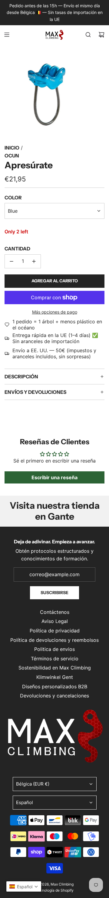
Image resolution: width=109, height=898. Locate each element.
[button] (23, 886)
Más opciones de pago (54, 312)
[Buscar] (88, 34)
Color (13, 197)
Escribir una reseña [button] (54, 477)
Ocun (12, 156)
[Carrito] (101, 34)
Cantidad (17, 249)
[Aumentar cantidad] (34, 261)
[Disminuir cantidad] (11, 261)
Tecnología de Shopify (55, 890)
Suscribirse (54, 592)
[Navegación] (6, 34)
